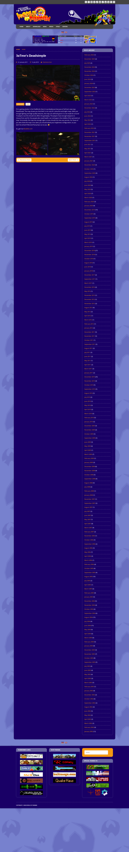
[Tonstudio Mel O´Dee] (31, 775)
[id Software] (97, 794)
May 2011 (87, 361)
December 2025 (89, 59)
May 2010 (87, 405)
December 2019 (89, 210)
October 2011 (88, 340)
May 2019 (87, 234)
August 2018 (88, 263)
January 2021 (88, 161)
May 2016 (87, 291)
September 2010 (89, 389)
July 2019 (87, 226)
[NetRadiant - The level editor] (97, 774)
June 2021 (87, 144)
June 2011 (87, 356)
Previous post (25, 160)
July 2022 (87, 112)
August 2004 (88, 617)
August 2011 (88, 348)
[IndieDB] (105, 2)
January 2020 (88, 206)
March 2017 (88, 283)
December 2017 (89, 275)
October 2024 (88, 75)
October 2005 (88, 568)
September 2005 (89, 572)
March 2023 (88, 100)
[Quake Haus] (64, 782)
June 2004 (87, 625)
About (28, 26)
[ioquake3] (91, 794)
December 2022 (89, 108)
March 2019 (88, 242)
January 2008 (88, 495)
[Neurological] (31, 794)
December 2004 (89, 601)
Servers (65, 26)
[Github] (114, 2)
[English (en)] (66, 32)
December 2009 (89, 426)
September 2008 (89, 479)
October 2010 (88, 385)
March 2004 (88, 638)
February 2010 (89, 418)
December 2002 (89, 695)
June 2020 (87, 185)
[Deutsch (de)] (62, 32)
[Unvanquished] (64, 769)
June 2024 (87, 79)
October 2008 (88, 475)
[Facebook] (88, 2)
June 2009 (87, 442)
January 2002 (88, 731)
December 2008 (89, 466)
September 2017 (89, 279)
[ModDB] (103, 2)
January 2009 (88, 462)
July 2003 (87, 666)
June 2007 (87, 515)
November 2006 (89, 536)
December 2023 (89, 87)
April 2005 (87, 585)
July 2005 (87, 581)
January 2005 (88, 597)
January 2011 (88, 373)
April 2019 (87, 238)
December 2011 (89, 332)
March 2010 (88, 414)
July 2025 (87, 63)
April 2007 (87, 524)
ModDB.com (28, 129)
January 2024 (88, 83)
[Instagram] (91, 2)
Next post (72, 160)
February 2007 (89, 532)
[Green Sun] (31, 788)
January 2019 (88, 246)
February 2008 (89, 491)
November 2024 (89, 71)
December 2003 (89, 650)
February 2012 (89, 324)
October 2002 (88, 699)
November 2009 (89, 430)
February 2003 (89, 687)
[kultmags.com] (64, 775)
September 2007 (89, 503)
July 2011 (87, 352)
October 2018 (88, 259)
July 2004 (87, 621)
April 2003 (87, 678)
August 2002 (88, 707)
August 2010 (88, 393)
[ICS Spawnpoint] (97, 768)
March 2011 (88, 369)
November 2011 (89, 336)
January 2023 (88, 104)
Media (51, 26)
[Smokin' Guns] (64, 757)
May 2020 (87, 189)
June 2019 (87, 230)
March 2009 (88, 454)
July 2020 (87, 181)
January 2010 (88, 422)
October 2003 (88, 658)
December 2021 (89, 132)
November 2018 (89, 255)
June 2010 (87, 401)
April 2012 (87, 316)
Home (21, 26)
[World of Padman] (64, 14)
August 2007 (88, 507)
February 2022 (89, 128)
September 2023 (89, 92)
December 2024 (89, 67)
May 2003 (87, 674)
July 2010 (87, 397)
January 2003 (88, 691)
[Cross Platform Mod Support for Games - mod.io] (105, 794)
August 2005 (88, 577)
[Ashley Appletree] (31, 763)
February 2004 (89, 642)
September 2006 (89, 544)
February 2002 (89, 727)
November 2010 (89, 381)
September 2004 (89, 613)
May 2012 (87, 312)
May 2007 (87, 519)
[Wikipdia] (111, 2)
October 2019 (88, 214)
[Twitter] (94, 2)
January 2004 (88, 646)
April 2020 (87, 193)
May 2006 (87, 552)
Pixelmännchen (47, 62)
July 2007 (87, 511)
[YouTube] (100, 2)
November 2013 (89, 295)
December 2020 (89, 165)
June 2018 (87, 267)
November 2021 (89, 136)
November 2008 (89, 471)
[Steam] (97, 2)
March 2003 (88, 683)
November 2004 (89, 605)
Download (36, 26)
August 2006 (88, 548)
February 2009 (89, 458)
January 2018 (88, 271)
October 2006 (88, 540)
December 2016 (89, 287)
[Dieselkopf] (31, 782)
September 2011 (89, 344)
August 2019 (88, 222)
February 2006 (89, 564)
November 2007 (89, 499)
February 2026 (89, 55)
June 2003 (87, 670)
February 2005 (89, 593)
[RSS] (86, 2)
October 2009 (88, 434)
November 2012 (89, 303)
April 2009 (87, 450)
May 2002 (87, 715)
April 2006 (87, 556)
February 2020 (89, 202)
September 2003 (89, 662)
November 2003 (89, 654)
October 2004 (88, 609)
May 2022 (87, 120)
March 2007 (88, 528)
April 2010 (87, 409)
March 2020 (88, 197)
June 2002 (87, 711)
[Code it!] (31, 769)
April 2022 (87, 124)
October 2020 (88, 169)
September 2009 (89, 438)
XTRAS (58, 26)
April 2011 (87, 365)
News (45, 26)
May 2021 (87, 149)
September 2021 (89, 140)
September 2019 (89, 218)
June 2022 (87, 116)
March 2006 (88, 560)
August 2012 (88, 308)
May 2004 (87, 630)
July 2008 (87, 487)
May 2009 (87, 446)
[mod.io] (108, 2)
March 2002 (88, 723)
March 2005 (88, 589)
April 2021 (87, 153)
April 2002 (87, 719)
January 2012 (88, 328)
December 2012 (89, 299)
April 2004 (87, 634)
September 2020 (89, 173)
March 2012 (88, 320)
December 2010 (89, 377)
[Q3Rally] (64, 763)
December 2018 (89, 250)
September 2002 (89, 703)
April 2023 (87, 96)
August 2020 (88, 177)
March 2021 (88, 157)
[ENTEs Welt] (31, 757)
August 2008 (88, 483)
